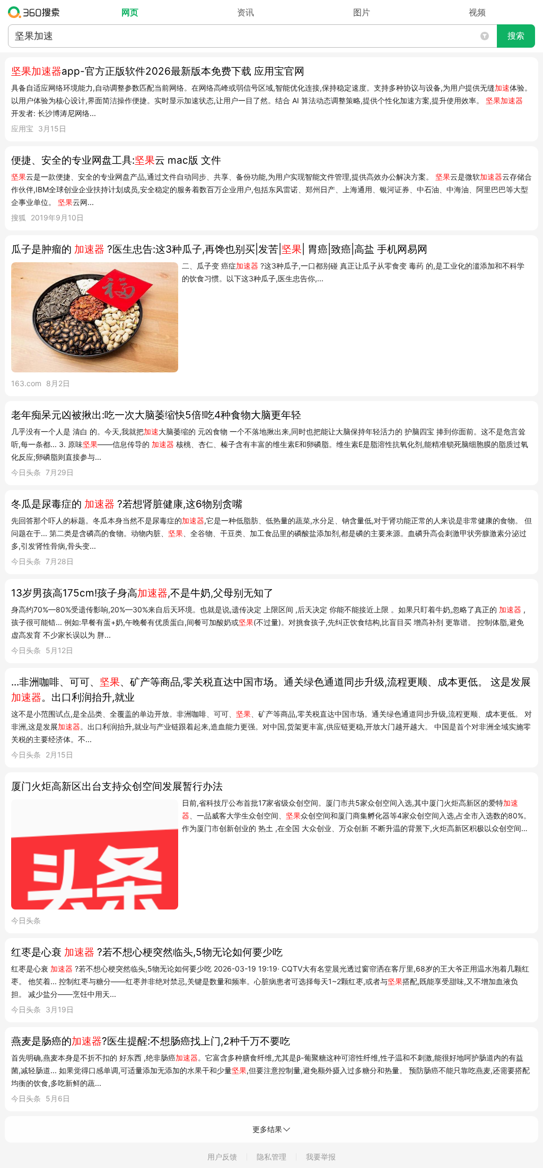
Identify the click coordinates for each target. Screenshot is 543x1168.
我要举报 (321, 1156)
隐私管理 (271, 1156)
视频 (477, 12)
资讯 (245, 12)
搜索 (515, 35)
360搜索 (36, 12)
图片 (361, 12)
